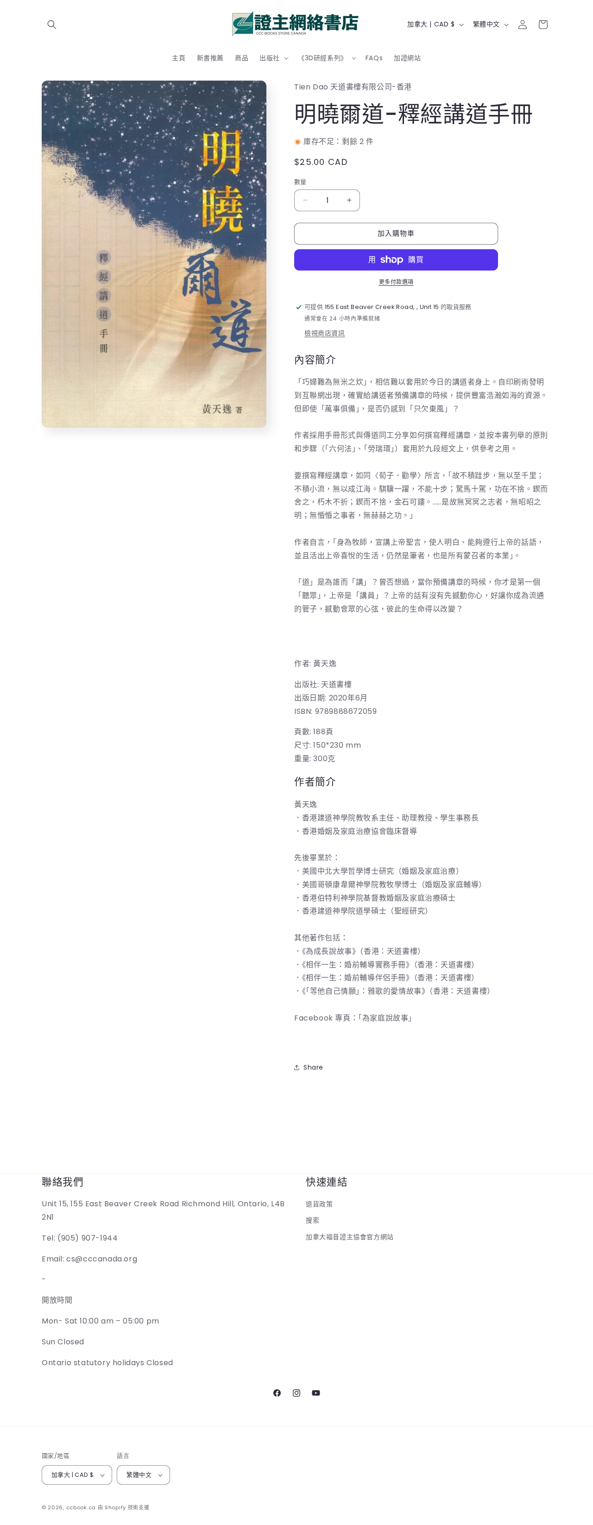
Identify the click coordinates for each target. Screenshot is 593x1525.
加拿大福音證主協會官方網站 (350, 1236)
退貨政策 (319, 1204)
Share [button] (313, 1067)
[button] (52, 24)
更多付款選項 (396, 282)
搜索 (312, 1220)
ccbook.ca (81, 1507)
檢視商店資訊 (324, 333)
